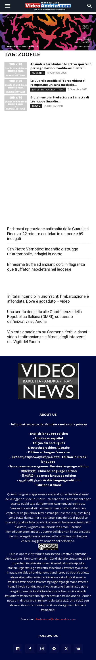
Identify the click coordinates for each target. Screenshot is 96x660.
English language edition (49, 434)
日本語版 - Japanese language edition (49, 476)
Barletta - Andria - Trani (48, 89)
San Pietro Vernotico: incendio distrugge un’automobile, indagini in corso (42, 251)
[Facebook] (29, 648)
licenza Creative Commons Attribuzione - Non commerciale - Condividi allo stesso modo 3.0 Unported (48, 558)
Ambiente (38, 72)
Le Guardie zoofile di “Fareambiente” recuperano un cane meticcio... (58, 83)
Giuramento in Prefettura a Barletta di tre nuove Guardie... (59, 99)
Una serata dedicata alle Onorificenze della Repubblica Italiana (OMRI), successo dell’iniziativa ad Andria (44, 316)
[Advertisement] (48, 160)
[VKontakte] (78, 648)
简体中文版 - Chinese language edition (49, 471)
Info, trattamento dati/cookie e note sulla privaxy (49, 424)
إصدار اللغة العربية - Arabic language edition (49, 480)
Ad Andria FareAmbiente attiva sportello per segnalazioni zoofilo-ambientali (61, 66)
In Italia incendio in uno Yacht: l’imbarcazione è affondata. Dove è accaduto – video (48, 299)
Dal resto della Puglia (28, 219)
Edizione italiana (49, 485)
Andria (36, 106)
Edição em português (49, 443)
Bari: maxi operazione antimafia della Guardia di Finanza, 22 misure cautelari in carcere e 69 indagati (48, 233)
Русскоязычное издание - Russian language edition (49, 466)
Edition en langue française (49, 452)
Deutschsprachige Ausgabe (49, 448)
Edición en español (49, 438)
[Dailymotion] (17, 648)
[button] (7, 6)
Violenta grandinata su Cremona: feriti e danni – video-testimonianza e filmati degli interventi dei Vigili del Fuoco (49, 337)
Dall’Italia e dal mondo (28, 286)
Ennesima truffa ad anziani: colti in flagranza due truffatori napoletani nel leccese (46, 267)
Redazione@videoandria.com (55, 619)
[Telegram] (54, 648)
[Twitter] (66, 648)
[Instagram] (42, 648)
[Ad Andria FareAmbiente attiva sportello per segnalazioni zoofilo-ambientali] (15, 70)
